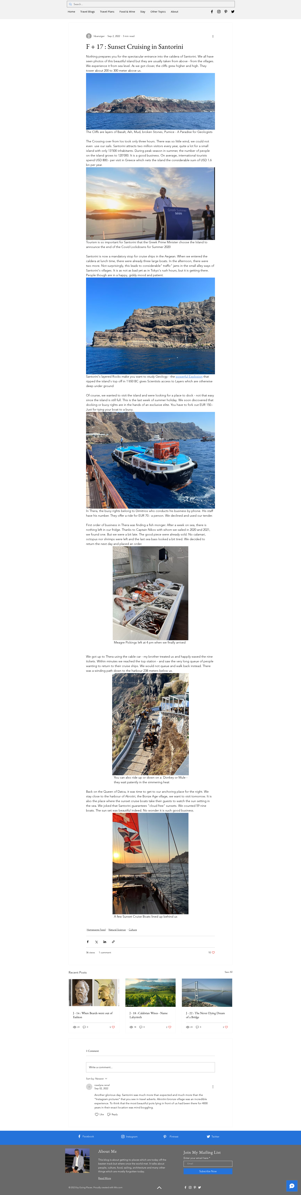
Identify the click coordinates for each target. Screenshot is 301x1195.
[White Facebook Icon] (79, 1136)
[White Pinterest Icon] (165, 1137)
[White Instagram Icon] (123, 1136)
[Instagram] (219, 11)
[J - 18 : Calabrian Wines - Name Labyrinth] (150, 993)
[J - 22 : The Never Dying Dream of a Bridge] (207, 993)
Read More (104, 1178)
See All (228, 972)
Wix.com (118, 1187)
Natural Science (117, 929)
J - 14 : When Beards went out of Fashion (93, 1015)
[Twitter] (233, 11)
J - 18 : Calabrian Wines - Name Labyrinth (149, 1015)
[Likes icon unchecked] (96, 1114)
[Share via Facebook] (87, 941)
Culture (133, 929)
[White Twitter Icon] (208, 1136)
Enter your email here (196, 1158)
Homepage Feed (96, 929)
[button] (87, 12)
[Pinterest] (226, 11)
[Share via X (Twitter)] (96, 941)
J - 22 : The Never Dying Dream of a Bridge (205, 1015)
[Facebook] (212, 11)
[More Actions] (213, 1087)
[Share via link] (113, 941)
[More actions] (213, 36)
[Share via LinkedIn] (104, 941)
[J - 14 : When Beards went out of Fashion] (94, 993)
